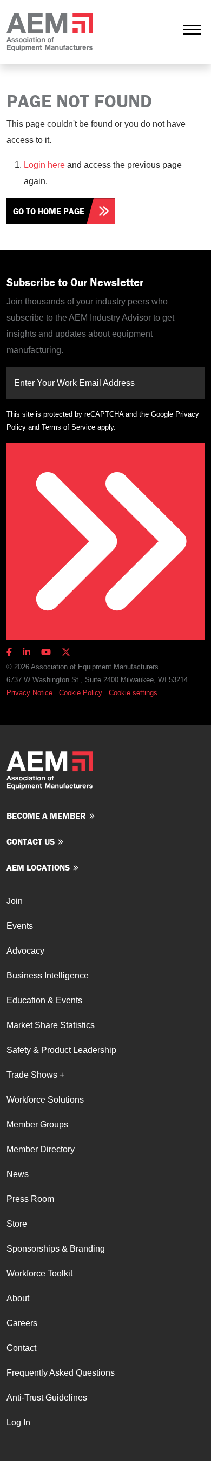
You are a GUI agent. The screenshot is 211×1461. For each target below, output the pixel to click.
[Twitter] (66, 652)
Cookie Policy (80, 693)
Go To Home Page (48, 211)
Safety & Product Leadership (61, 1050)
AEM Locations (38, 867)
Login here (44, 164)
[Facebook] (11, 652)
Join (14, 901)
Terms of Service (68, 427)
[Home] (49, 32)
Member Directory (40, 1149)
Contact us (30, 841)
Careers (21, 1323)
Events (19, 925)
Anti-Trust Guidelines (46, 1397)
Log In (18, 1422)
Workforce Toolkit (39, 1273)
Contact (21, 1348)
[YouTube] (46, 652)
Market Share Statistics (50, 1025)
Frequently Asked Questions (60, 1372)
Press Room (30, 1199)
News (17, 1174)
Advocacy (25, 950)
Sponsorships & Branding (55, 1248)
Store (16, 1223)
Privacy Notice (29, 693)
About (17, 1298)
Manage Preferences (141, 693)
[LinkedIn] (26, 652)
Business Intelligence (47, 975)
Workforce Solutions (45, 1099)
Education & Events (44, 1000)
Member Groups (37, 1124)
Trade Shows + (35, 1074)
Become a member (46, 815)
